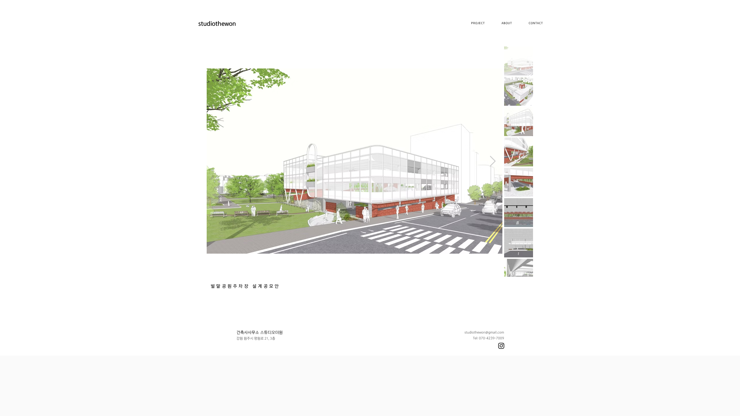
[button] (506, 23)
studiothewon (217, 24)
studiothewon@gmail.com (484, 332)
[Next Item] (492, 161)
